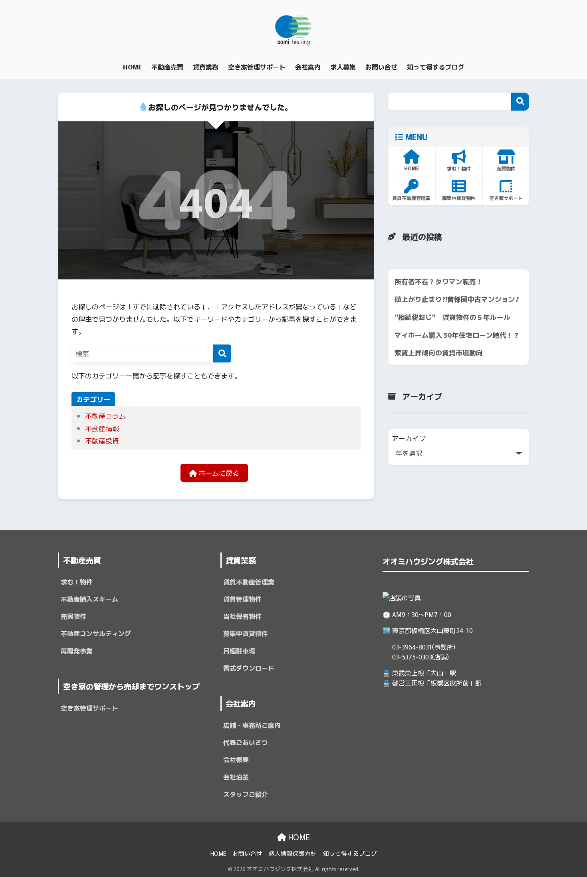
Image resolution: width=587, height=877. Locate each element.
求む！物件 (77, 581)
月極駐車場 (239, 650)
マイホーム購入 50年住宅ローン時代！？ (457, 335)
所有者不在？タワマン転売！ (439, 281)
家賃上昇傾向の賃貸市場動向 (439, 352)
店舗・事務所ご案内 (252, 725)
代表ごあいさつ (245, 742)
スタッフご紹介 (245, 794)
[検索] (222, 353)
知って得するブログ (350, 853)
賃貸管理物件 (242, 599)
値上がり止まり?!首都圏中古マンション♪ (457, 299)
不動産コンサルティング (96, 633)
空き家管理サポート (89, 708)
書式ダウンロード (248, 668)
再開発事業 (77, 650)
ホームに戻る (218, 473)
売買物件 (73, 616)
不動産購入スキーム (89, 599)
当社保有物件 (242, 616)
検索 (520, 102)
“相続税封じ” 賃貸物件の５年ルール (452, 317)
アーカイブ (409, 438)
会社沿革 (236, 777)
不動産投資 (102, 440)
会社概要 (236, 759)
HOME (298, 837)
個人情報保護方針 (293, 853)
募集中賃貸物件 (245, 633)
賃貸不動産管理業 (248, 581)
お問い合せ (247, 853)
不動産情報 (102, 428)
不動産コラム (105, 416)
